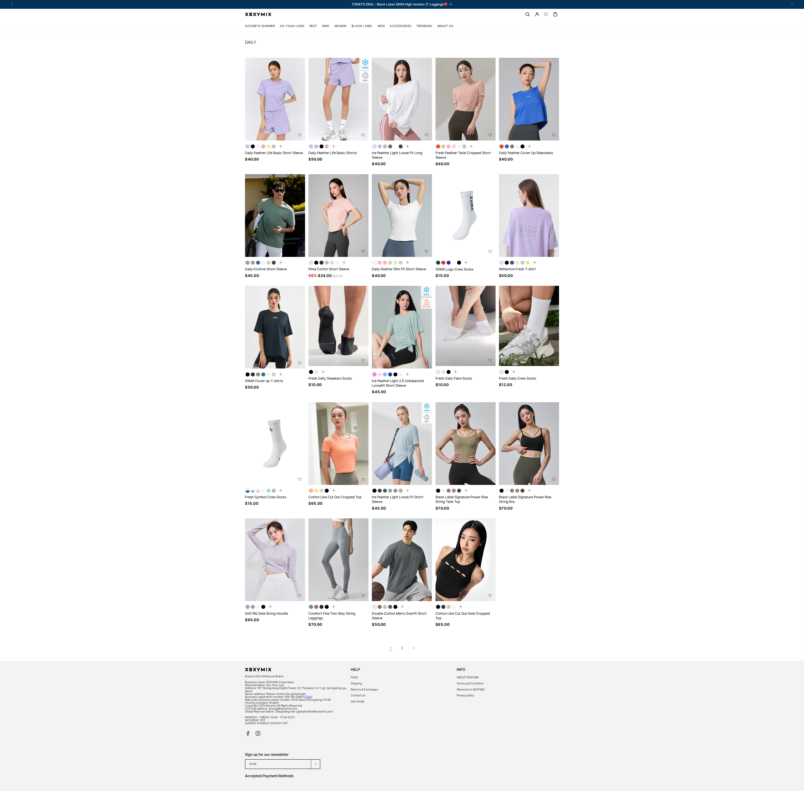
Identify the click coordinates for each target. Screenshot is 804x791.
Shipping (356, 683)
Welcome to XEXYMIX (470, 689)
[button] (340, 26)
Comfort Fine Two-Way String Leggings (331, 615)
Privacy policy (465, 695)
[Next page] (413, 648)
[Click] (308, 696)
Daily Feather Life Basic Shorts (332, 153)
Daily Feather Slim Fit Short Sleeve (399, 269)
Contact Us (358, 695)
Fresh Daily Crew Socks (517, 378)
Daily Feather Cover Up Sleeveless (526, 153)
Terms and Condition (470, 683)
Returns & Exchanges (364, 689)
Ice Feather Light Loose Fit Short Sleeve (397, 499)
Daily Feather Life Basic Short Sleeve (274, 153)
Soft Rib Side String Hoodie (266, 613)
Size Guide (358, 701)
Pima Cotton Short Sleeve (328, 269)
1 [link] (391, 648)
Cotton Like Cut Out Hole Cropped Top (463, 615)
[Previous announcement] (12, 4)
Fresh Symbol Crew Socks (265, 497)
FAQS (354, 677)
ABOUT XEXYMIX (468, 677)
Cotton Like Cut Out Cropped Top (335, 497)
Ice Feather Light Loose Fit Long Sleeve (397, 155)
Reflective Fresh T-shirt (517, 269)
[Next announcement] (792, 4)
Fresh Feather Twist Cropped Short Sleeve (463, 155)
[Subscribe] (315, 764)
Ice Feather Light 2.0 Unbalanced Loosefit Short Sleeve (398, 383)
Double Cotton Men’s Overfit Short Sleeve (399, 615)
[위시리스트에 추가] (299, 135)
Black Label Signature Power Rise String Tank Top (462, 499)
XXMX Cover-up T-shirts (264, 381)
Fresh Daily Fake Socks (454, 378)
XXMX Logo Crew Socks (454, 269)
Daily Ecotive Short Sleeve (266, 269)
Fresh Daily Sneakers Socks (330, 378)
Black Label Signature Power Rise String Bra (525, 499)
